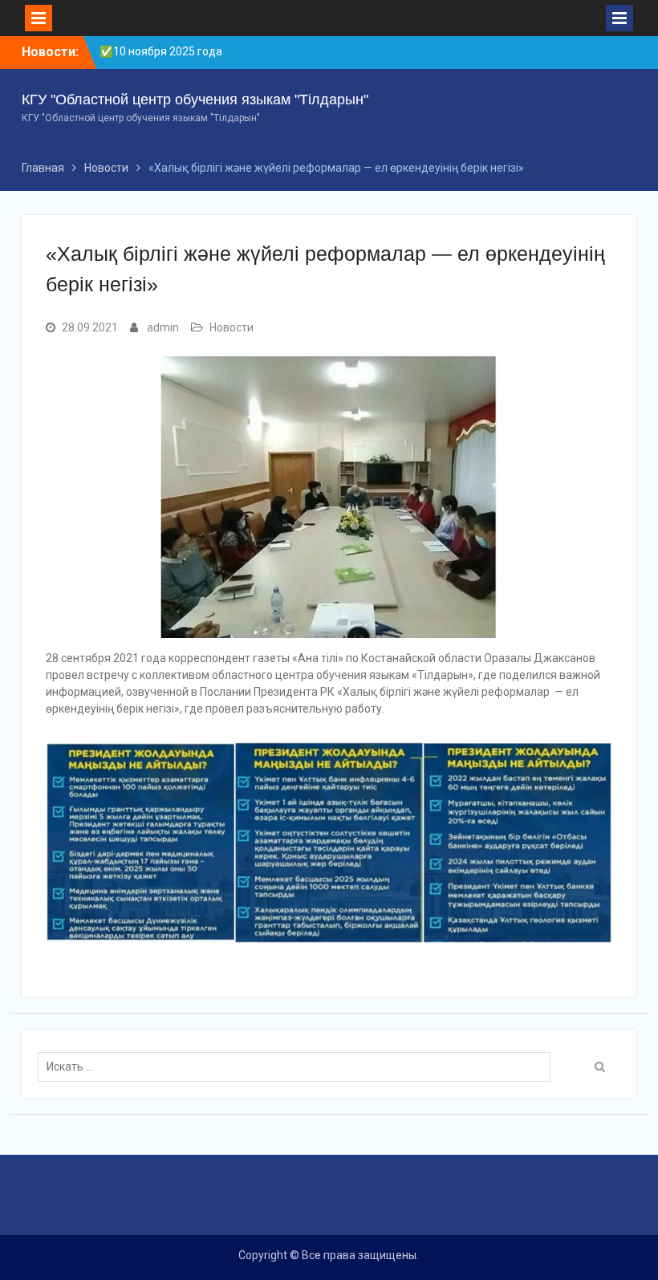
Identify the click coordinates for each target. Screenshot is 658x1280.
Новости (231, 327)
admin (163, 327)
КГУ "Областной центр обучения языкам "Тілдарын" (195, 99)
